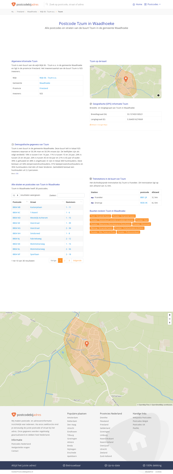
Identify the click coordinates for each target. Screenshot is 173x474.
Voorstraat (35, 223)
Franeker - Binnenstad (141, 224)
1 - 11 (68, 207)
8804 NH (16, 233)
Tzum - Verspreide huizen (100, 216)
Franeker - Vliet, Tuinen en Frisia (103, 232)
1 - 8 (68, 233)
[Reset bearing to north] (170, 323)
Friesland (44, 88)
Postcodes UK (139, 424)
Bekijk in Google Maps (99, 125)
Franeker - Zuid (142, 220)
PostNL (136, 428)
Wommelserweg (37, 244)
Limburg (104, 435)
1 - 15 (68, 217)
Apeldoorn (72, 456)
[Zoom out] (170, 319)
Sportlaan (34, 254)
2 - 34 (68, 228)
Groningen (72, 438)
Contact (14, 451)
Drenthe (103, 417)
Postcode (17, 202)
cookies (158, 471)
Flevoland (104, 421)
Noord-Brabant (107, 438)
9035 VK (143, 202)
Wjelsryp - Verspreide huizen (101, 228)
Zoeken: (52, 195)
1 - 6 (68, 212)
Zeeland (103, 452)
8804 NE (16, 223)
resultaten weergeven (30, 195)
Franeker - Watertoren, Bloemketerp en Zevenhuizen (110, 224)
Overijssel (104, 445)
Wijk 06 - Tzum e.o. (48, 77)
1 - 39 (68, 223)
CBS (17, 173)
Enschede (71, 452)
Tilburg (70, 435)
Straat (33, 202)
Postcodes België (140, 421)
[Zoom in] (170, 315)
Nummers (70, 202)
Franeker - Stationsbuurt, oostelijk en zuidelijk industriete (112, 220)
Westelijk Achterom (39, 217)
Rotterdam (72, 421)
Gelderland (105, 428)
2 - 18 (68, 254)
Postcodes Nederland (21, 444)
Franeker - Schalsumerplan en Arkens (129, 228)
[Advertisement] (86, 42)
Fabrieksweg (35, 238)
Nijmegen (71, 449)
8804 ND (16, 217)
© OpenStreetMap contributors (161, 404)
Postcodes (153, 4)
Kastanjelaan (36, 207)
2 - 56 (68, 249)
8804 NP (16, 254)
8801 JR (143, 197)
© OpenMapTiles (143, 404)
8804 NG (16, 228)
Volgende (77, 260)
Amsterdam (72, 417)
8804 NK (16, 244)
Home (139, 4)
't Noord (34, 212)
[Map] (86, 359)
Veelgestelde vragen (20, 447)
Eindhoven (72, 431)
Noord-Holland (106, 442)
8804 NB (16, 207)
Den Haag (71, 424)
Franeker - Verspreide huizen (124, 216)
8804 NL (16, 249)
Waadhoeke (45, 83)
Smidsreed (35, 233)
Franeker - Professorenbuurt (128, 232)
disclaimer (149, 471)
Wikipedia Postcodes (142, 417)
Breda (70, 445)
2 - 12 (68, 238)
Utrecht (70, 428)
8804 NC (16, 212)
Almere (70, 442)
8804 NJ (16, 238)
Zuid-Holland (106, 456)
